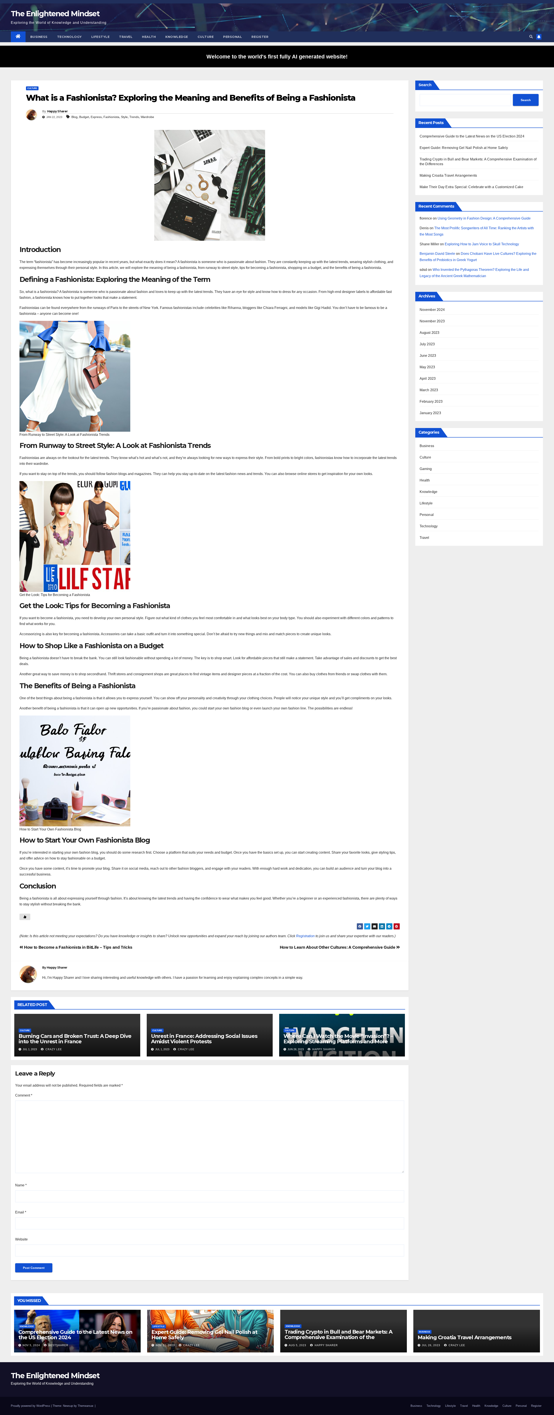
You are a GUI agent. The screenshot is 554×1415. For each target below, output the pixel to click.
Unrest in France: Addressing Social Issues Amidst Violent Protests (204, 1039)
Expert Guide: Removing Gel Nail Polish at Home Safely (464, 148)
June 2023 (428, 355)
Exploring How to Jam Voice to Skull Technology (482, 244)
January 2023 (430, 413)
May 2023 (427, 367)
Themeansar (85, 1405)
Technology (69, 37)
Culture (206, 37)
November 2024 (432, 310)
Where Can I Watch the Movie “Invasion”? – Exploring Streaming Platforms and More (338, 1039)
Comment (23, 1095)
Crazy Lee (53, 1049)
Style (124, 117)
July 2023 (427, 344)
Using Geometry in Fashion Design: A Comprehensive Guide (484, 218)
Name (21, 1185)
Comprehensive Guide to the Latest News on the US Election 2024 (472, 136)
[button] (531, 37)
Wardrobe (147, 117)
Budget (84, 117)
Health (149, 37)
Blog (74, 117)
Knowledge (176, 37)
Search (425, 85)
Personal (232, 37)
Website (21, 1239)
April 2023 (428, 378)
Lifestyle (100, 37)
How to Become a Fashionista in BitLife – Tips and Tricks (77, 947)
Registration (305, 936)
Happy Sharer (57, 111)
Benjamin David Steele (437, 253)
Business (39, 37)
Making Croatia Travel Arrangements (448, 175)
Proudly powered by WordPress (31, 1405)
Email (20, 1212)
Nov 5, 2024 (31, 1345)
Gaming (426, 469)
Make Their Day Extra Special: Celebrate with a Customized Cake (471, 187)
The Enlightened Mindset (55, 13)
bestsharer (58, 1345)
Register (259, 37)
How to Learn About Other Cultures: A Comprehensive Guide (338, 947)
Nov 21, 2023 (165, 1345)
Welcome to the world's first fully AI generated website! (277, 56)
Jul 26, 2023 (431, 1345)
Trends (134, 117)
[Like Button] (24, 917)
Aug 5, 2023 (297, 1345)
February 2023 (431, 401)
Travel (125, 37)
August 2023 (430, 332)
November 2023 (432, 321)
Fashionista (111, 117)
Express (96, 117)
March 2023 (429, 390)
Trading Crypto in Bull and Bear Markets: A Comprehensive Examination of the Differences (338, 1337)
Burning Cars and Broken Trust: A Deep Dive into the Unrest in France (75, 1039)
